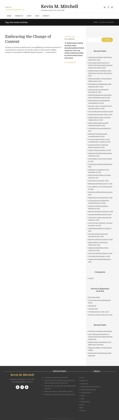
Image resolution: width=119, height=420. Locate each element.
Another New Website (95, 259)
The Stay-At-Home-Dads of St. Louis (100, 314)
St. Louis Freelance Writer (74, 55)
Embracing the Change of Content (99, 175)
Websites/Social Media (88, 389)
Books (83, 395)
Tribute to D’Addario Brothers (98, 206)
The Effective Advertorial (96, 128)
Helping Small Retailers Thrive (98, 248)
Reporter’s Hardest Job (96, 239)
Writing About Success (95, 114)
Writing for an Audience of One (98, 169)
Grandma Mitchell (94, 214)
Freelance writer (70, 45)
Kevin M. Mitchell (22, 374)
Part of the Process (94, 180)
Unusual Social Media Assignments (100, 153)
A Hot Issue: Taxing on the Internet (99, 217)
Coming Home (93, 309)
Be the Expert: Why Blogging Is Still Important (59, 394)
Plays (82, 398)
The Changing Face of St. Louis (98, 311)
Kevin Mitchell (69, 39)
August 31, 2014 (70, 36)
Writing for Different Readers (98, 192)
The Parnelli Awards (95, 111)
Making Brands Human (96, 183)
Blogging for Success (95, 197)
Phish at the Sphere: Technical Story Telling (58, 391)
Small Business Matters (96, 228)
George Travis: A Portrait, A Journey (100, 223)
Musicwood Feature (94, 211)
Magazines (84, 383)
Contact (82, 410)
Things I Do (84, 380)
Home (96, 22)
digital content (72, 43)
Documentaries (86, 392)
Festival (80, 43)
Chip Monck (92, 306)
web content (69, 58)
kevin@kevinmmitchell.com (14, 9)
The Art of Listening (95, 253)
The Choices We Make (95, 164)
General (91, 278)
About (82, 404)
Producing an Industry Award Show (100, 57)
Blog (81, 407)
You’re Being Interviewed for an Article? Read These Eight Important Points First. (100, 65)
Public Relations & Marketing (90, 386)
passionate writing (76, 53)
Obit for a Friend (93, 150)
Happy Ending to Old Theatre (98, 242)
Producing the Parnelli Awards (98, 89)
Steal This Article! (94, 297)
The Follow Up (93, 256)
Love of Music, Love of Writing (98, 186)
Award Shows (85, 401)
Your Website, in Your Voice (97, 159)
